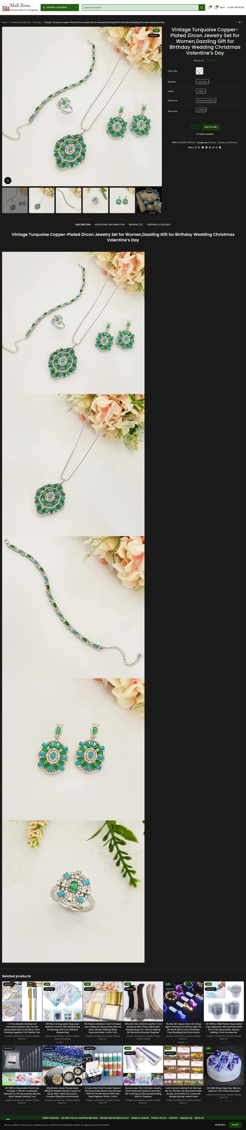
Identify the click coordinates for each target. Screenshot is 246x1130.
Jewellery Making (32, 1036)
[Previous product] (236, 22)
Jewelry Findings (143, 1039)
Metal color (173, 100)
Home (4, 22)
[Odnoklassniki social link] (213, 147)
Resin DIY (22, 1039)
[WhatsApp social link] (216, 147)
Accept (235, 1125)
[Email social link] (203, 147)
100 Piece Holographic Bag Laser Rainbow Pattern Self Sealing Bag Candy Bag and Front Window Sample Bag (62, 1028)
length (171, 91)
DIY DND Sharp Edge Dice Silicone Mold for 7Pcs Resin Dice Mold (224, 1089)
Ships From (173, 111)
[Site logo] (20, 7)
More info (220, 1125)
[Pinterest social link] (206, 147)
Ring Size (172, 81)
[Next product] (242, 22)
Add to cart (211, 127)
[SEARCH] (202, 7)
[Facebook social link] (195, 147)
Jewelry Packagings (62, 1039)
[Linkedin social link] (210, 147)
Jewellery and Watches (20, 22)
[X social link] (199, 147)
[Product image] (22, 1001)
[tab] (82, 223)
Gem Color (172, 71)
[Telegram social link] (220, 147)
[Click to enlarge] (7, 180)
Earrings (37, 22)
